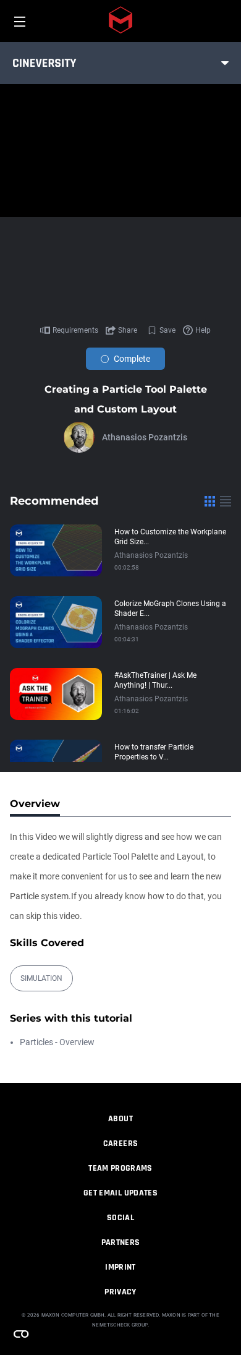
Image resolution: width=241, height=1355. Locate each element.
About (120, 1118)
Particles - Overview (57, 1042)
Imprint (120, 1267)
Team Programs (120, 1168)
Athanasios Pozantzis (144, 437)
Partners (120, 1242)
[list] (225, 501)
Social (120, 1217)
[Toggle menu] (225, 63)
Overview (35, 804)
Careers (120, 1143)
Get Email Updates (120, 1193)
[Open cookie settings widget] (21, 1334)
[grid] (210, 501)
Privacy (120, 1291)
